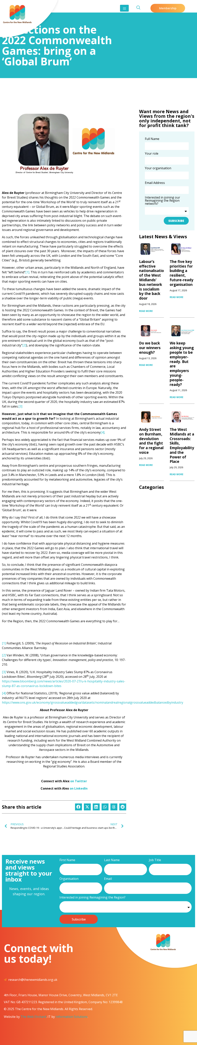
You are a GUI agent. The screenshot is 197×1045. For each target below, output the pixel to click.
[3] (20, 406)
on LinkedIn (79, 788)
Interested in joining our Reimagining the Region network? (162, 201)
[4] (102, 432)
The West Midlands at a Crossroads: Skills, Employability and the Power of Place (182, 445)
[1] (27, 272)
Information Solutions (72, 1017)
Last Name (112, 860)
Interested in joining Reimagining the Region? (92, 897)
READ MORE (146, 311)
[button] (78, 806)
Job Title (155, 860)
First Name (67, 860)
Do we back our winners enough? (150, 348)
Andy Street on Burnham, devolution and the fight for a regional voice (151, 441)
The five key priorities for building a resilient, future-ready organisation (181, 273)
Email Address (155, 183)
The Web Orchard (33, 1017)
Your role (151, 154)
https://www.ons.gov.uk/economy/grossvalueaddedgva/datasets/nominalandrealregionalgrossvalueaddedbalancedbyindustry (92, 702)
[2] (24, 345)
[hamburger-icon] (124, 8)
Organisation (68, 879)
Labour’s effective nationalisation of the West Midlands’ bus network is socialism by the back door (152, 280)
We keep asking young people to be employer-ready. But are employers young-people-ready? (182, 364)
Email (108, 879)
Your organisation (158, 168)
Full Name (152, 139)
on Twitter (78, 781)
